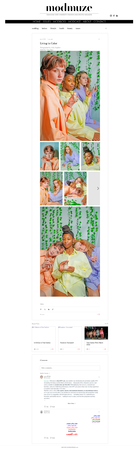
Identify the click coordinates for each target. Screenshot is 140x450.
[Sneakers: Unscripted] (70, 333)
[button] (106, 28)
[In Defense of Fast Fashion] (43, 333)
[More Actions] (99, 377)
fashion (44, 28)
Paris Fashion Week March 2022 (95, 344)
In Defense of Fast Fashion (42, 343)
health (61, 28)
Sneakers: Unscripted (66, 343)
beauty (70, 28)
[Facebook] (114, 15)
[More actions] (99, 39)
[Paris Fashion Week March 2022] (96, 333)
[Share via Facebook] (41, 309)
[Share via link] (52, 309)
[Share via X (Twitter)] (45, 309)
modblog (35, 28)
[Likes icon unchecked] (45, 407)
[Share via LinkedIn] (49, 309)
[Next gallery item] (98, 188)
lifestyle (53, 28)
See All (106, 323)
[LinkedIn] (117, 15)
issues (78, 28)
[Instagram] (111, 15)
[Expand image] (49, 156)
